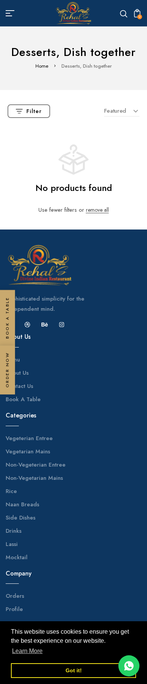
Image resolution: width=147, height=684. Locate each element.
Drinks (13, 531)
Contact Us (19, 386)
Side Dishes (20, 517)
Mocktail (17, 557)
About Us (17, 373)
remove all (97, 210)
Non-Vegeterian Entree (36, 465)
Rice (11, 491)
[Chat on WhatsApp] (128, 665)
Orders (15, 596)
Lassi (12, 544)
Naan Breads (22, 504)
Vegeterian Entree (29, 438)
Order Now (7, 370)
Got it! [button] (74, 670)
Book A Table (23, 399)
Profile (14, 609)
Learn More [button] (27, 651)
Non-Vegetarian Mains (34, 478)
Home (41, 66)
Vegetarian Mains (28, 451)
